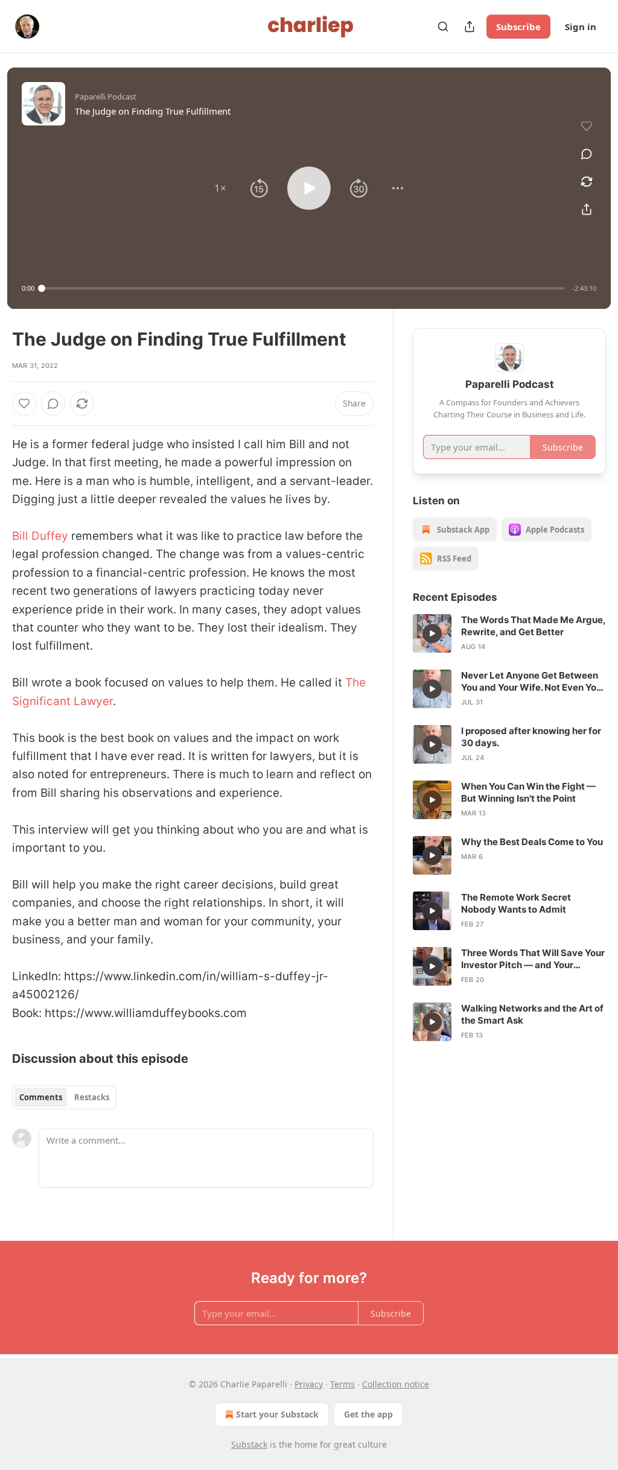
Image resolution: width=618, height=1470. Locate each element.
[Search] (443, 26)
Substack (249, 1444)
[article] (509, 633)
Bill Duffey (40, 536)
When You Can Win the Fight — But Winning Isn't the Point (528, 792)
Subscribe (518, 27)
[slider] (303, 288)
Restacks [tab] (91, 1097)
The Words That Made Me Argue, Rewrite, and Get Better (533, 626)
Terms (342, 1384)
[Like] (24, 403)
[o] (432, 633)
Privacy (309, 1384)
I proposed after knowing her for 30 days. (531, 737)
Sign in (580, 27)
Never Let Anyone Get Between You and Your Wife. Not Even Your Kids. (533, 682)
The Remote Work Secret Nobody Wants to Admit (516, 903)
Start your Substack (277, 1414)
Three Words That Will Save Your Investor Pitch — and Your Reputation (533, 959)
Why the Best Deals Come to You (532, 841)
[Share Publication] (469, 26)
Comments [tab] (40, 1097)
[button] (220, 188)
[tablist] (64, 1097)
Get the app (368, 1414)
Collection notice (395, 1384)
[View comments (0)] (586, 153)
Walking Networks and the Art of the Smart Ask (532, 1014)
